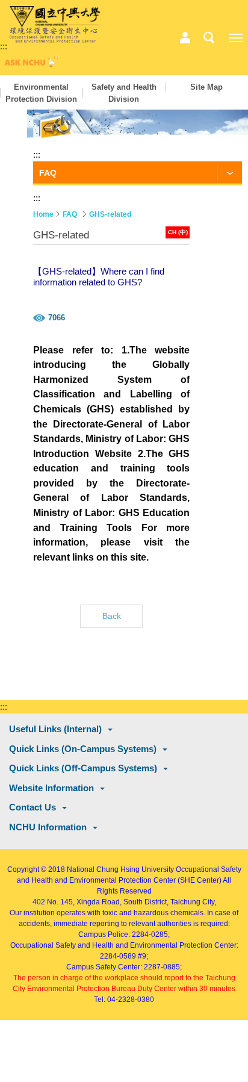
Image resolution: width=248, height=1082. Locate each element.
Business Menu (185, 38)
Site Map (206, 87)
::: (3, 46)
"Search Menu (209, 38)
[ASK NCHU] (30, 64)
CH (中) (178, 232)
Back (111, 616)
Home (43, 214)
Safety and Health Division (124, 93)
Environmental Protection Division (41, 93)
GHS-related (110, 214)
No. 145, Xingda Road (83, 902)
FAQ (70, 214)
